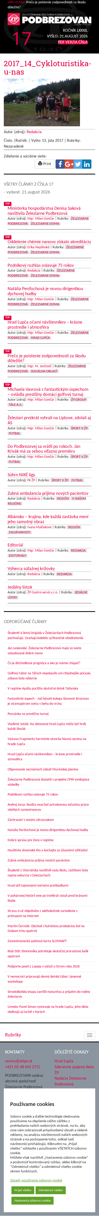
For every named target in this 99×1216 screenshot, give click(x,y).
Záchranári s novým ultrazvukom (31, 820)
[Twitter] (77, 164)
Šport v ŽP (79, 428)
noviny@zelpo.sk (18, 1061)
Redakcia (34, 132)
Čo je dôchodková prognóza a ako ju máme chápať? (44, 663)
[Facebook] (60, 164)
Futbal (14, 433)
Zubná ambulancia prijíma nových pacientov (39, 860)
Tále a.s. (15, 405)
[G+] (69, 164)
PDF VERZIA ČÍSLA (73, 42)
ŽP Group (78, 399)
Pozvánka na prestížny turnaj (28, 714)
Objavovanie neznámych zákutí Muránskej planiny (43, 769)
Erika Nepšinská (38, 247)
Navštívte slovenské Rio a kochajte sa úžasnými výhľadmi (48, 850)
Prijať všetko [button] (22, 1190)
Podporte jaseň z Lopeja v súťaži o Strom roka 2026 (44, 966)
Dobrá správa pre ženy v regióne (31, 840)
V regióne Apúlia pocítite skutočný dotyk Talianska (43, 688)
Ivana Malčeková (39, 527)
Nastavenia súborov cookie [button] (32, 1200)
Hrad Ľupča (40, 338)
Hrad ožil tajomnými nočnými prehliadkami (38, 885)
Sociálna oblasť (44, 371)
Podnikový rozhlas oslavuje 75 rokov (33, 794)
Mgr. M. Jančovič (39, 366)
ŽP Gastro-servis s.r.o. (42, 592)
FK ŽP (31, 480)
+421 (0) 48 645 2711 (22, 1067)
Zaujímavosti (19, 532)
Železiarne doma (45, 223)
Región (63, 498)
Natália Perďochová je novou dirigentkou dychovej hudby (48, 830)
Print (46, 164)
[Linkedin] (86, 164)
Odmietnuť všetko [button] (51, 1190)
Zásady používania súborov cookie (36, 1181)
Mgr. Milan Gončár (40, 218)
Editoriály (17, 555)
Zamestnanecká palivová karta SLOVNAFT (37, 941)
